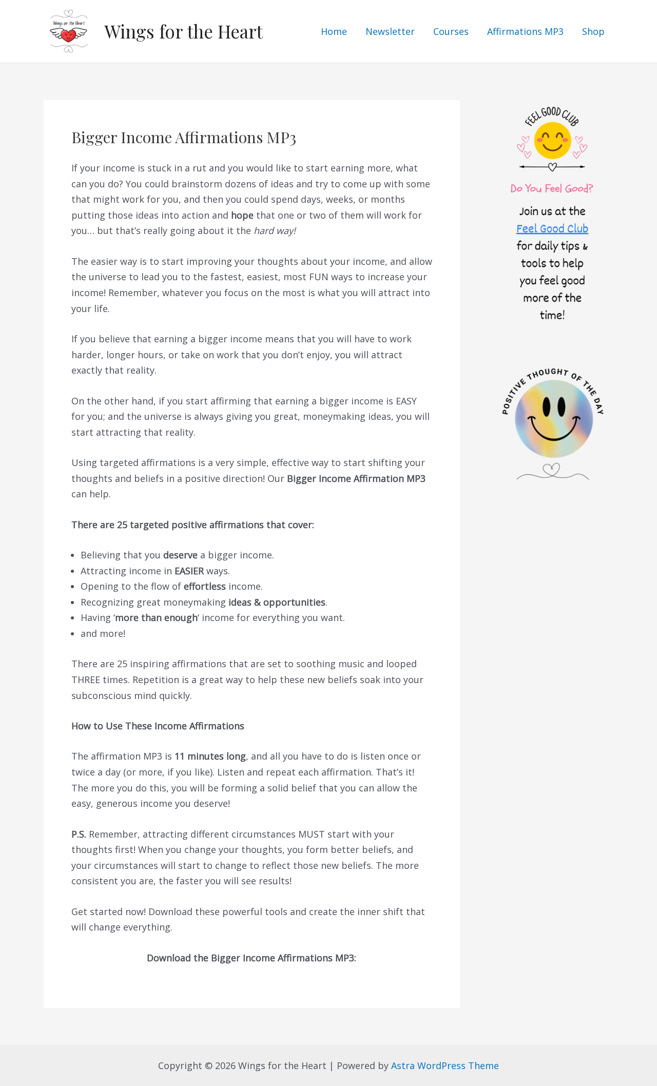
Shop (593, 31)
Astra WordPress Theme (445, 1065)
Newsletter (390, 31)
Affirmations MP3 (525, 31)
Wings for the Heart (183, 31)
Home (334, 31)
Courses (451, 31)
